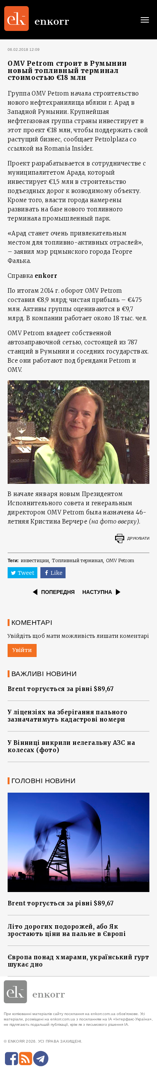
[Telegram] (40, 1058)
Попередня (58, 592)
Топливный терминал (77, 560)
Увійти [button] (22, 650)
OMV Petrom (120, 560)
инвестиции (35, 560)
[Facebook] (11, 1058)
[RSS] (25, 1058)
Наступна (97, 592)
